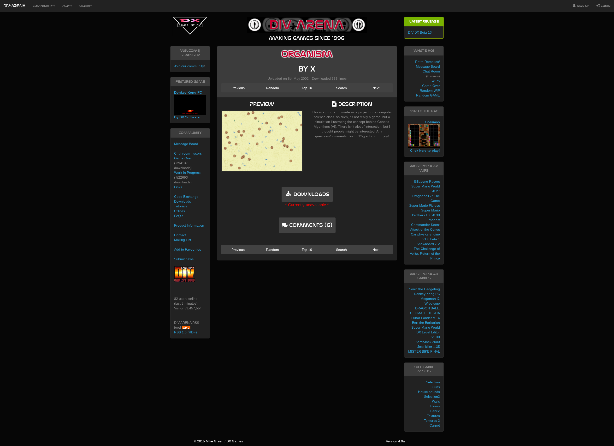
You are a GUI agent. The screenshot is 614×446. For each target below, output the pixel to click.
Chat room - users (188, 153)
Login (605, 6)
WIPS (435, 81)
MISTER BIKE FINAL (424, 351)
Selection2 (432, 396)
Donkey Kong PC (427, 294)
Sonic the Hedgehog (424, 289)
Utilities (179, 211)
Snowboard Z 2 (428, 244)
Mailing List (182, 240)
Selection (433, 382)
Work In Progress (187, 173)
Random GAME (428, 95)
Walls (436, 401)
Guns (436, 387)
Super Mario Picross (424, 205)
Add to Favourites (187, 249)
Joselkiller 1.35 (428, 347)
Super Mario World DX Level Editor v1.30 (425, 332)
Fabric (435, 411)
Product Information (189, 225)
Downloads (182, 201)
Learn (84, 6)
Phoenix (434, 220)
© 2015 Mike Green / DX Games (218, 441)
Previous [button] (238, 88)
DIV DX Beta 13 (420, 32)
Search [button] (341, 88)
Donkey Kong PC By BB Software (188, 104)
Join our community (189, 66)
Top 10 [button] (307, 88)
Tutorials (180, 206)
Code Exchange (186, 197)
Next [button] (375, 88)
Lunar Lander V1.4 (425, 318)
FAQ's (178, 216)
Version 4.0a (395, 441)
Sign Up (582, 6)
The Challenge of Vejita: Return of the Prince (425, 253)
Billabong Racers (427, 181)
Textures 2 (432, 420)
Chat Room (431, 71)
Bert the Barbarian (426, 323)
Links (178, 187)
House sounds (429, 392)
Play (66, 6)
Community (43, 6)
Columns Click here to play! (425, 136)
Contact (180, 235)
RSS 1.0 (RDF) (185, 332)
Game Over (183, 158)
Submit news (184, 259)
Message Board (186, 144)
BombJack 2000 (427, 342)
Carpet (435, 425)
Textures (433, 416)
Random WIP (430, 90)
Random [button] (272, 88)
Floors (435, 406)
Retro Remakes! (427, 62)
